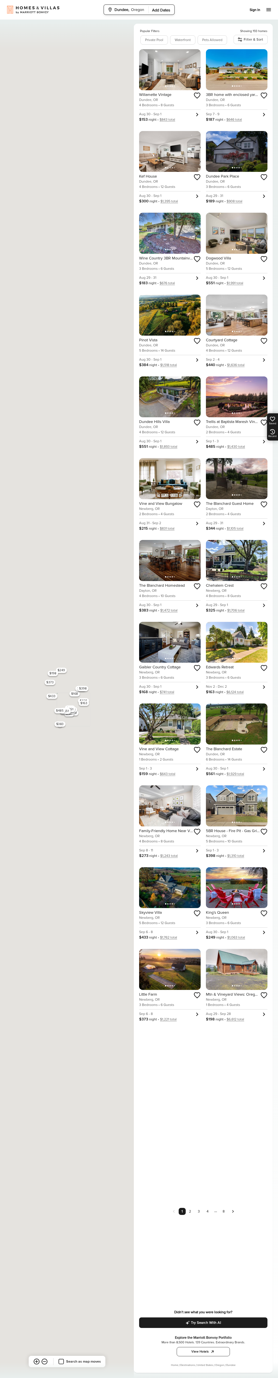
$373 (50, 682)
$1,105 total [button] (235, 528)
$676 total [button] (167, 283)
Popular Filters (150, 31)
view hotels (200, 1351)
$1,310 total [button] (235, 856)
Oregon (219, 1365)
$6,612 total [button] (235, 1019)
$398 (83, 688)
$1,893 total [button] (168, 446)
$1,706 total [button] (236, 610)
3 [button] (199, 1211)
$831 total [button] (167, 528)
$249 (61, 670)
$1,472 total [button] (169, 610)
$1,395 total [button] (169, 201)
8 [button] (224, 1211)
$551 (65, 711)
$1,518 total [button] (168, 365)
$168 (74, 694)
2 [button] (190, 1211)
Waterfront (183, 40)
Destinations (187, 1365)
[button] (233, 1211)
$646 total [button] (234, 119)
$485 (60, 710)
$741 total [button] (167, 692)
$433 (51, 696)
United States (205, 1365)
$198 (52, 673)
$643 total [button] (167, 774)
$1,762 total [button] (168, 937)
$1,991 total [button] (235, 283)
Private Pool (154, 40)
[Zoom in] (36, 1361)
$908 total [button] (234, 201)
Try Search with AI (206, 1322)
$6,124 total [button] (235, 692)
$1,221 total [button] (168, 1019)
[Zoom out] (44, 1361)
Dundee (231, 1365)
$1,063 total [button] (236, 937)
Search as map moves (83, 1361)
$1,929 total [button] (235, 774)
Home (174, 1365)
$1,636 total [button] (236, 365)
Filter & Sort (253, 39)
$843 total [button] (167, 119)
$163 (83, 703)
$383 (60, 724)
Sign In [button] (255, 10)
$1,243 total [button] (169, 856)
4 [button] (208, 1211)
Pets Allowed (212, 40)
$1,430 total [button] (236, 446)
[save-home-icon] (197, 95)
